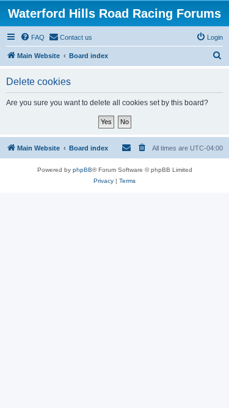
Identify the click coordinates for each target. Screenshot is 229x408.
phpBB (82, 169)
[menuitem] (32, 37)
